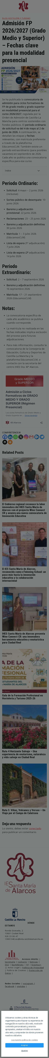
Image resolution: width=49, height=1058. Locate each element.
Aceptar (24, 1045)
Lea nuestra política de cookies (24, 1040)
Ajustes (24, 1050)
